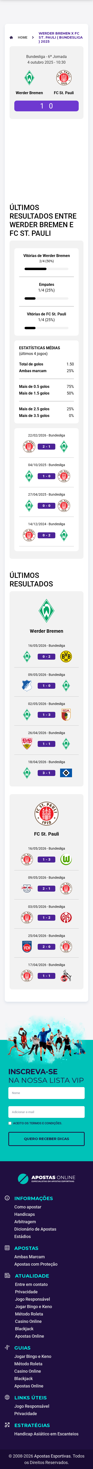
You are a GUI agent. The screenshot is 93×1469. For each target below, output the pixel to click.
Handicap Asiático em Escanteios (46, 1433)
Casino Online (28, 1321)
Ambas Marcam (29, 1256)
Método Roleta (29, 1313)
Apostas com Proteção (35, 1264)
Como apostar (27, 1206)
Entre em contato (31, 1284)
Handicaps (24, 1214)
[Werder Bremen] (29, 77)
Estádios (22, 1236)
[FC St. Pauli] (64, 77)
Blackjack (24, 1328)
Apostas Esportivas (52, 1456)
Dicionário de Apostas (35, 1229)
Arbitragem (25, 1221)
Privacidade (26, 1291)
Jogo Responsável (32, 1299)
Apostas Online (29, 1336)
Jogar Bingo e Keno (33, 1306)
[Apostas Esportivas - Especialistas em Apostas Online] (46, 1179)
